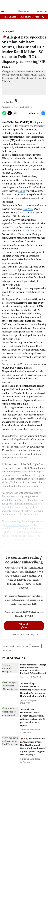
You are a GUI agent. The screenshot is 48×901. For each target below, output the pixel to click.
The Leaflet (7, 102)
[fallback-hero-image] (10, 668)
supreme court (8, 646)
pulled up (35, 475)
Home (5, 16)
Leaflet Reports (23, 646)
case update (35, 646)
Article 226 (28, 230)
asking (21, 190)
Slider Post (7, 651)
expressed (31, 535)
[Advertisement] (24, 4)
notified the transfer (17, 524)
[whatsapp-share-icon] (4, 114)
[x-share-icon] (9, 114)
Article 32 (28, 208)
